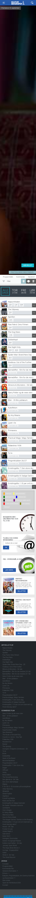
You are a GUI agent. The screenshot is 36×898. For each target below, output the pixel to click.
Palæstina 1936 (7, 690)
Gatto (4, 852)
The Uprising (6, 746)
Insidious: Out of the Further (12, 667)
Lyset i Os (5, 686)
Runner (4, 744)
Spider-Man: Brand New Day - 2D (13, 664)
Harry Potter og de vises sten (12, 676)
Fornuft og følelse (8, 798)
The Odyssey (7, 650)
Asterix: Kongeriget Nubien (11, 841)
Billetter (22, 591)
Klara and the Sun (8, 801)
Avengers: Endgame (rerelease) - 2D (15, 749)
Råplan (4, 784)
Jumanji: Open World (9, 845)
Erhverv (5, 873)
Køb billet (27, 265)
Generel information (9, 871)
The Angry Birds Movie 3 (10, 848)
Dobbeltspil (6, 660)
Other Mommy (7, 789)
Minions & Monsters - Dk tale (12, 669)
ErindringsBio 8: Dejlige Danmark (13, 702)
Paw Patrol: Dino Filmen (10, 655)
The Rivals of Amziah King (11, 735)
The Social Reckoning (10, 777)
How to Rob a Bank (9, 817)
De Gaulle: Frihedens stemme (12, 805)
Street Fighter (7, 794)
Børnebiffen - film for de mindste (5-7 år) (16, 674)
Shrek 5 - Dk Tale (8, 855)
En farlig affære (7, 812)
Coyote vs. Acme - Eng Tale (12, 737)
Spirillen (5, 653)
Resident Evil (6, 742)
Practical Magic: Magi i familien (22, 272)
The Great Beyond (8, 857)
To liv (4, 693)
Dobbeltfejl (6, 756)
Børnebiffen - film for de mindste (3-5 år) (16, 671)
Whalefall (5, 791)
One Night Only (7, 662)
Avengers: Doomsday (10, 838)
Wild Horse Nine (8, 815)
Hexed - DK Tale (8, 827)
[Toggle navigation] (32, 2)
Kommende (20, 277)
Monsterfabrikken (8, 761)
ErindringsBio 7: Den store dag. (13, 700)
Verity (4, 772)
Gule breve (6, 834)
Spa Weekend (7, 732)
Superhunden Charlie (9, 730)
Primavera (6, 688)
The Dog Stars (7, 657)
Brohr (4, 753)
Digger (4, 768)
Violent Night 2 (7, 831)
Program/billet (8, 277)
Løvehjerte (6, 808)
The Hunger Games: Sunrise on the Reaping (17, 819)
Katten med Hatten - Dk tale (12, 843)
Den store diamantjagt (10, 782)
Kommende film (8, 869)
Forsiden (5, 864)
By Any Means (7, 683)
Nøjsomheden (7, 648)
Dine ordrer (6, 880)
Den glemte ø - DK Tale (10, 779)
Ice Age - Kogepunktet (10, 850)
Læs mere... (9, 570)
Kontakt (5, 885)
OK (6, 547)
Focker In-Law (7, 829)
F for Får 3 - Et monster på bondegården (16, 786)
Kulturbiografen (18, 3)
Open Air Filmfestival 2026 (11, 883)
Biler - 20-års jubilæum (10, 678)
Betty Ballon (6, 775)
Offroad (5, 770)
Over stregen (7, 810)
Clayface (5, 796)
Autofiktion (6, 681)
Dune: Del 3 (6, 836)
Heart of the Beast (8, 758)
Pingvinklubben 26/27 (9, 695)
